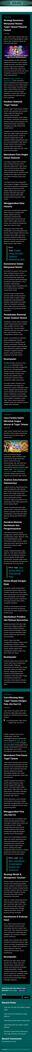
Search (4, 994)
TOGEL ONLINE (7, 17)
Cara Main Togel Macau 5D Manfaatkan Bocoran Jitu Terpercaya (16, 864)
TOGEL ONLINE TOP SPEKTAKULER (18, 1049)
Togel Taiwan (8, 365)
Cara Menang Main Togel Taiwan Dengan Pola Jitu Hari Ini (15, 700)
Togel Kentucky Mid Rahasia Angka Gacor (17, 1020)
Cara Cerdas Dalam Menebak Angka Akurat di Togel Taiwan (16, 421)
